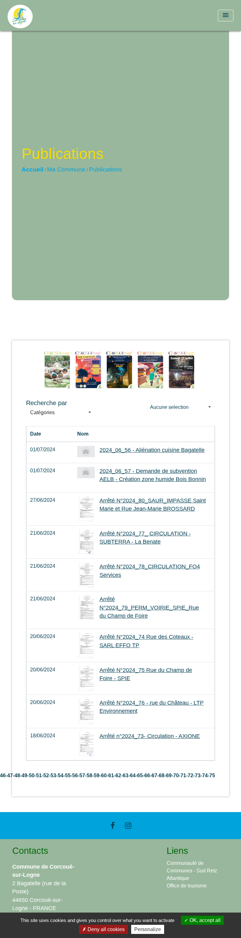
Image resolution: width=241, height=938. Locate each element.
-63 (124, 775)
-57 (81, 775)
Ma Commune (66, 169)
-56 (74, 775)
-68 (160, 775)
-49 (23, 775)
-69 (168, 775)
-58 (88, 775)
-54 (59, 775)
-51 (38, 775)
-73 (197, 775)
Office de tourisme (187, 885)
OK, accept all (204, 920)
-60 (103, 775)
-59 (95, 775)
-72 (189, 775)
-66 (146, 775)
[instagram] (128, 825)
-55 (67, 775)
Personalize (147, 929)
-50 (31, 775)
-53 (52, 775)
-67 (153, 775)
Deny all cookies (105, 929)
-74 (204, 775)
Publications (105, 169)
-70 (175, 775)
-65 (139, 775)
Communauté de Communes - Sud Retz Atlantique (192, 870)
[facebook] (112, 825)
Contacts (30, 851)
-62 (117, 775)
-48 (16, 775)
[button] (60, 413)
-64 (132, 775)
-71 (182, 775)
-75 (211, 775)
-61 (110, 775)
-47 (9, 775)
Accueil (32, 169)
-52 (45, 775)
